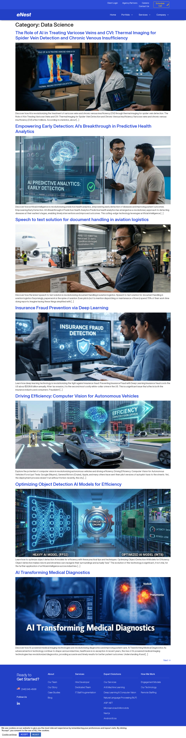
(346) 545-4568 (28, 689)
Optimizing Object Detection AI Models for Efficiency (68, 484)
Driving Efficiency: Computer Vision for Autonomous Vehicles (77, 396)
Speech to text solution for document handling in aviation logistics (82, 219)
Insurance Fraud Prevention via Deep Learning (61, 307)
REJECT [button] (35, 734)
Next (167, 660)
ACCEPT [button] (24, 734)
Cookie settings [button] (9, 735)
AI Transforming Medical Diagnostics (52, 572)
